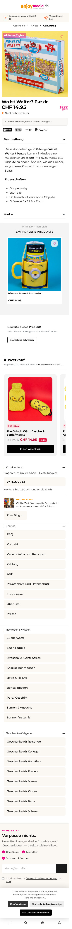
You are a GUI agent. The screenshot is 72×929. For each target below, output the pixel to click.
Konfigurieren (18, 904)
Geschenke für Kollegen (23, 751)
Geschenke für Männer (23, 811)
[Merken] (62, 36)
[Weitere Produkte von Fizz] (64, 108)
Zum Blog (13, 515)
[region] (35, 64)
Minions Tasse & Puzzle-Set (25, 293)
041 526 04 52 (16, 481)
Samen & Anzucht (19, 707)
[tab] (35, 140)
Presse (11, 614)
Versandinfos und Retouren (26, 554)
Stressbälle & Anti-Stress (24, 658)
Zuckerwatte (16, 638)
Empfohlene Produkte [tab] (34, 231)
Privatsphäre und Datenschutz (28, 584)
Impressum (15, 594)
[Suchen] (25, 923)
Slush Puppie (16, 647)
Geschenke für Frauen (22, 771)
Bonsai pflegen (17, 687)
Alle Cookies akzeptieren (35, 912)
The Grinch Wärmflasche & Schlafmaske (25, 433)
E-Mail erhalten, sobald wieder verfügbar (29, 121)
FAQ (10, 534)
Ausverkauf (14, 360)
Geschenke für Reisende (24, 741)
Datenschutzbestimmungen (41, 878)
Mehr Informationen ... (35, 897)
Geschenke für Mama (22, 781)
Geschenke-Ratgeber (19, 733)
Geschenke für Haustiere (24, 761)
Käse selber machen (21, 668)
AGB (10, 574)
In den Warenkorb (30, 449)
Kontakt (12, 544)
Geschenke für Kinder (22, 791)
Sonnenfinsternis (18, 717)
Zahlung (12, 564)
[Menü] (9, 923)
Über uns (13, 604)
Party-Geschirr (17, 697)
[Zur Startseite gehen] (34, 6)
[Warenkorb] (42, 923)
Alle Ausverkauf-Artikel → (49, 364)
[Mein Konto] (59, 923)
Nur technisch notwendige (47, 904)
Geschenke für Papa (21, 801)
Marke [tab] (8, 214)
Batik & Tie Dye (17, 677)
